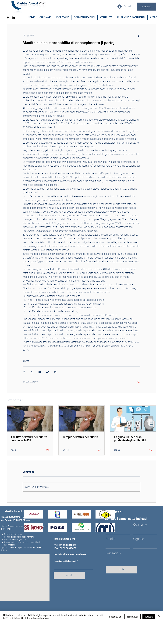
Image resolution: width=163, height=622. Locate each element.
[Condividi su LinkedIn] (39, 371)
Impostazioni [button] (115, 616)
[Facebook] (8, 17)
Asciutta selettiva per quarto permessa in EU (29, 438)
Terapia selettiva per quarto (80, 437)
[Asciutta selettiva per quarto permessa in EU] (30, 418)
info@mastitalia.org (64, 539)
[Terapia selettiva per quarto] (82, 418)
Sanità (26, 361)
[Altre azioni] (138, 35)
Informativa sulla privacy (37, 618)
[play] (108, 529)
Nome (110, 524)
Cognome (140, 524)
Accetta (149, 616)
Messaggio (113, 553)
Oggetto (138, 538)
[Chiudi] (159, 616)
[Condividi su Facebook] (24, 371)
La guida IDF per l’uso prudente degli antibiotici (130, 438)
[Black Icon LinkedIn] (13, 17)
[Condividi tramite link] (47, 371)
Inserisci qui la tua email (65, 561)
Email (109, 538)
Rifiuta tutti (132, 616)
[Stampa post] (55, 371)
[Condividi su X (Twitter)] (31, 371)
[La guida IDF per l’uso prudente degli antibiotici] (133, 418)
